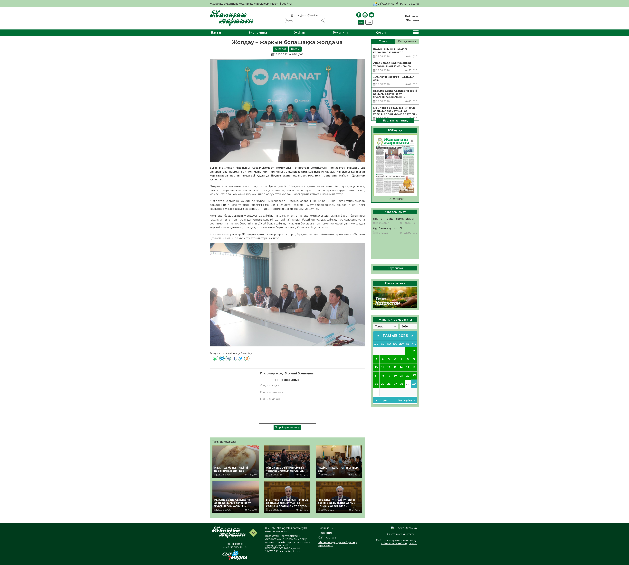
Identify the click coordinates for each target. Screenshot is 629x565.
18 (382, 375)
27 (395, 383)
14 (401, 367)
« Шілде (381, 400)
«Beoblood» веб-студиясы (399, 543)
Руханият (340, 32)
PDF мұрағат (395, 198)
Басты (216, 32)
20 (395, 375)
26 (389, 383)
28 (401, 383)
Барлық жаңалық (395, 120)
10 (376, 367)
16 (414, 367)
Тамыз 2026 (395, 335)
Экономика (257, 32)
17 (376, 375)
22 (407, 375)
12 (389, 367)
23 (414, 375)
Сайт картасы (327, 537)
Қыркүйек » (406, 400)
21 (401, 375)
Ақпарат (280, 49)
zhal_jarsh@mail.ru (306, 15)
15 (407, 367)
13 (395, 367)
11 (382, 367)
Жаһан (299, 32)
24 (376, 383)
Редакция (325, 532)
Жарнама (412, 20)
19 (388, 375)
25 (382, 383)
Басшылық (325, 528)
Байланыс (412, 16)
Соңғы (383, 41)
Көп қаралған (407, 41)
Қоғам (381, 32)
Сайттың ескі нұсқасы (402, 534)
